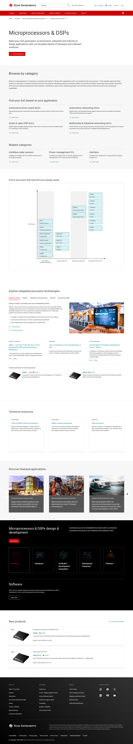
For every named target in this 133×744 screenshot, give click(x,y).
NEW (30, 372)
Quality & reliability (44, 707)
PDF (10, 358)
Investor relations (14, 707)
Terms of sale (44, 735)
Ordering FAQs (73, 700)
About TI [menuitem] (83, 13)
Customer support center (46, 700)
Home (10, 18)
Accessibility (12, 735)
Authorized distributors (76, 703)
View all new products (117, 621)
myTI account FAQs (45, 710)
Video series (26, 434)
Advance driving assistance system (106, 494)
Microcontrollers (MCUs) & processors (34, 18)
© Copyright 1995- (16, 740)
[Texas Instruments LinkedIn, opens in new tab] (100, 696)
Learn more (14, 117)
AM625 (85, 372)
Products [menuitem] (11, 13)
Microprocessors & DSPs (57, 18)
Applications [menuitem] (23, 13)
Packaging (42, 703)
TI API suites (73, 689)
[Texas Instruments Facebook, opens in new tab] (107, 690)
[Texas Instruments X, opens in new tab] (114, 690)
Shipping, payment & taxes (77, 696)
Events (11, 703)
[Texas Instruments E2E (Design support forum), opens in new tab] (107, 696)
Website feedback (75, 735)
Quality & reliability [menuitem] (54, 13)
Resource (106, 434)
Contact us (42, 689)
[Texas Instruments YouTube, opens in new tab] (114, 696)
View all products (18, 54)
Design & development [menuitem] (38, 13)
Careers (11, 693)
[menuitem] (122, 13)
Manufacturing (13, 710)
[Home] (22, 5)
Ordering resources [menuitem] (71, 13)
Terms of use (54, 735)
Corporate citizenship (15, 714)
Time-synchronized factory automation (66, 494)
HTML (15, 358)
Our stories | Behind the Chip (17, 700)
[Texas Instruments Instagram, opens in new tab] (100, 690)
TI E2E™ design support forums (48, 693)
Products (17, 18)
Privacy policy (33, 735)
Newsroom (12, 696)
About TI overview (14, 689)
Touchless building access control (26, 494)
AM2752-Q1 (66, 658)
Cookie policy (23, 735)
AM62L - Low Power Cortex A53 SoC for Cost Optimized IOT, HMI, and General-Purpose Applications (24, 347)
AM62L (24, 372)
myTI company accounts (76, 693)
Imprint (85, 735)
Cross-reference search (46, 696)
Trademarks (63, 735)
